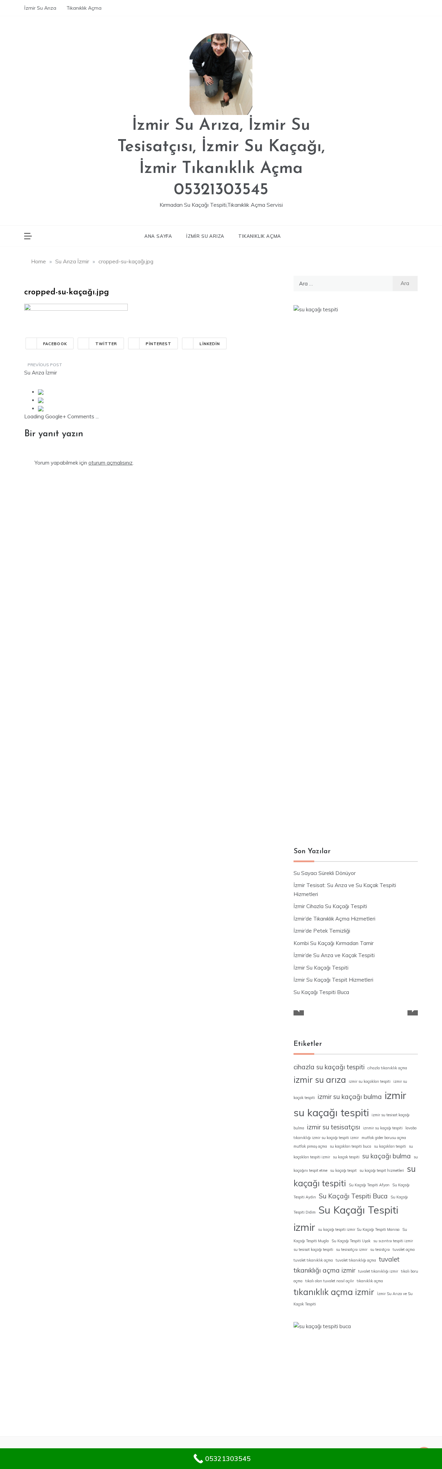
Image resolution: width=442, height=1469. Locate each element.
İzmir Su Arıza (40, 8)
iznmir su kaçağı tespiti (383, 1128)
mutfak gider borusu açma (384, 1137)
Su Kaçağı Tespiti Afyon (369, 1185)
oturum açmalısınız (110, 462)
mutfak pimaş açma (310, 1146)
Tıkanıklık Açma (84, 8)
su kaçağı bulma (386, 1156)
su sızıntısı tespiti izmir (393, 1240)
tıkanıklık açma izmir (334, 1291)
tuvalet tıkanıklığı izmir (378, 1271)
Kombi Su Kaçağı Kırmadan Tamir (334, 943)
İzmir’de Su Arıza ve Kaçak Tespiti (334, 955)
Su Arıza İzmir (40, 372)
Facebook (55, 343)
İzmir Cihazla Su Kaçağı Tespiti (330, 906)
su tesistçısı (380, 1249)
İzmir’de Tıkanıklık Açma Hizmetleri (334, 918)
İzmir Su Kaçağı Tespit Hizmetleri (333, 979)
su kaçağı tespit (343, 1170)
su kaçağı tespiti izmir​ (336, 1229)
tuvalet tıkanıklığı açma (356, 1260)
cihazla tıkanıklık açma (387, 1068)
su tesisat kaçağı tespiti (313, 1249)
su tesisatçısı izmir (351, 1249)
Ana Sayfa (158, 236)
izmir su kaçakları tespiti (370, 1081)
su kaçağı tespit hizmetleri (381, 1170)
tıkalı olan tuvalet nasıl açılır (329, 1280)
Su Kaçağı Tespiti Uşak (351, 1240)
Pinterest (159, 343)
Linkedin (210, 343)
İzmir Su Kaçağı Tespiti (321, 967)
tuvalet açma (404, 1249)
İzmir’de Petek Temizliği (322, 930)
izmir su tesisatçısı (333, 1127)
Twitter (106, 343)
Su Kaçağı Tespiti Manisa (378, 1229)
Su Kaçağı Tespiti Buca (321, 992)
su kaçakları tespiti (390, 1146)
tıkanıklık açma (370, 1280)
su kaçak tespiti (346, 1157)
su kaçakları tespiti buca (350, 1146)
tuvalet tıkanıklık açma (313, 1260)
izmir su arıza (320, 1079)
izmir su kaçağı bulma (350, 1096)
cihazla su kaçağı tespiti (329, 1067)
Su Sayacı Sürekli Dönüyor (325, 873)
